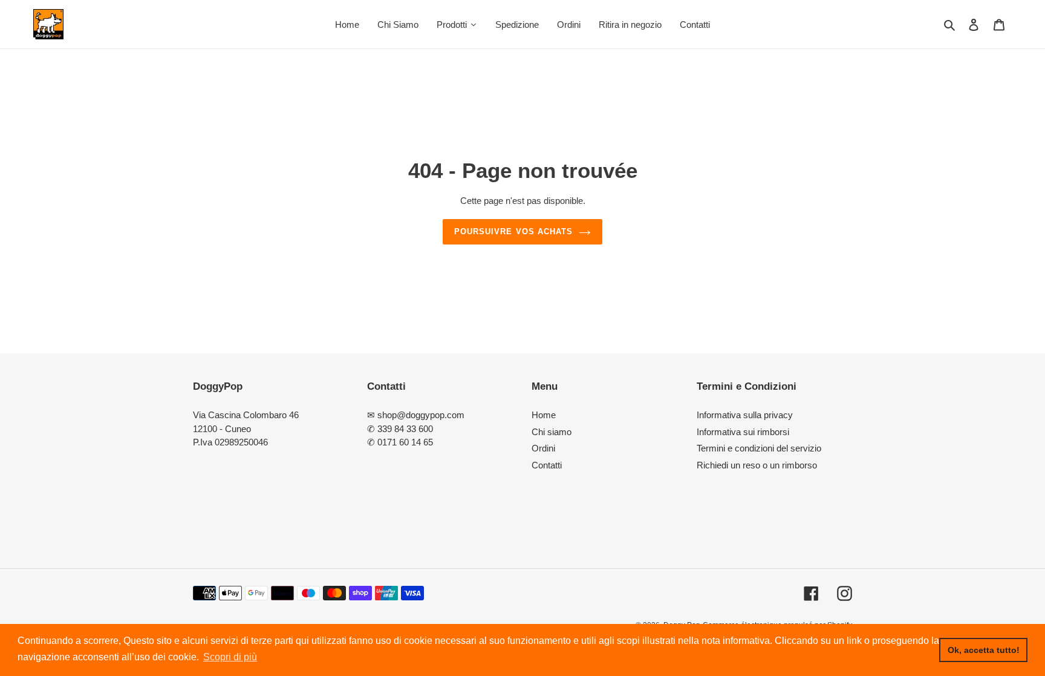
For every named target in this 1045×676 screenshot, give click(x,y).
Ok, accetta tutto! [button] (984, 650)
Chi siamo (551, 432)
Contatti (547, 465)
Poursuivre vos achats (513, 231)
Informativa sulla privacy (745, 415)
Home (544, 415)
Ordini (543, 448)
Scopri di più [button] (230, 657)
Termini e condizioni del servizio (759, 448)
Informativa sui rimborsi (743, 432)
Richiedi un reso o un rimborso (757, 465)
